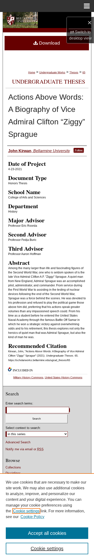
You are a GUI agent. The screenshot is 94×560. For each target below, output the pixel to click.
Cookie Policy (32, 517)
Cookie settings (26, 511)
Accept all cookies (47, 533)
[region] (47, 516)
